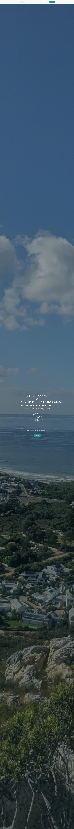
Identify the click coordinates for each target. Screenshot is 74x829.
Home (22, 1)
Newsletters (45, 1)
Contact (52, 1)
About (26, 1)
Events (40, 1)
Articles (30, 1)
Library (35, 1)
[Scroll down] (37, 826)
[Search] (67, 2)
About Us (37, 435)
